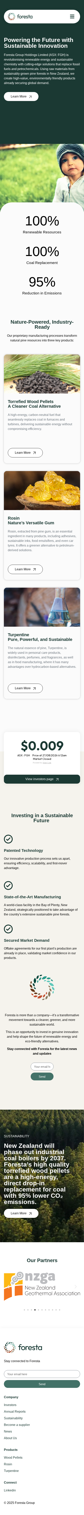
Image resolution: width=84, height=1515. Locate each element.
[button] (8, 1286)
